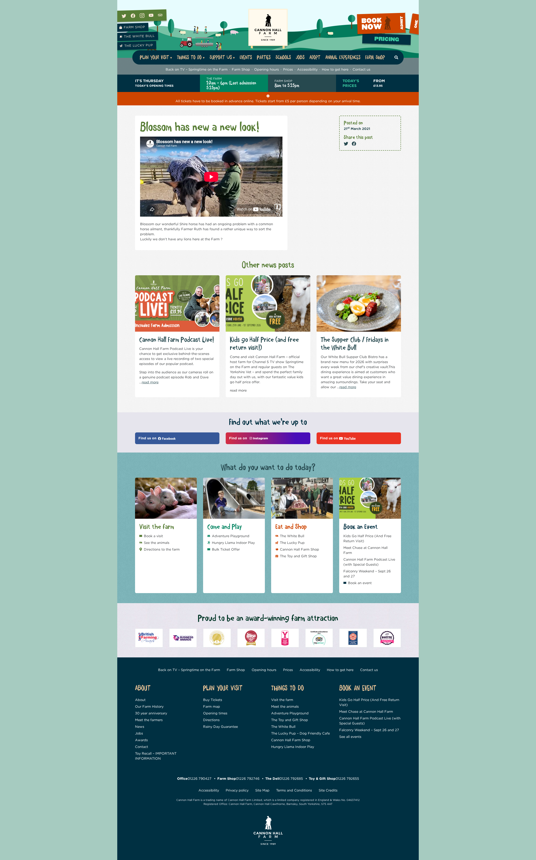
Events (246, 57)
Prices (288, 69)
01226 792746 (247, 779)
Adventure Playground (230, 536)
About (140, 700)
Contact (141, 747)
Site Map (262, 790)
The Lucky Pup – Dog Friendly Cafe (300, 733)
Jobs (300, 57)
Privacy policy (237, 790)
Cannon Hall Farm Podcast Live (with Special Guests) (369, 561)
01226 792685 (291, 779)
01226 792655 (347, 779)
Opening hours (266, 69)
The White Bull (139, 36)
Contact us (361, 69)
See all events (350, 737)
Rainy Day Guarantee (220, 727)
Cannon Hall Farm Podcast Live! (176, 339)
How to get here (335, 69)
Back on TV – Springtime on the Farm (197, 69)
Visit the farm (282, 700)
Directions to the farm (162, 549)
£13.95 (379, 83)
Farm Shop (134, 27)
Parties (264, 57)
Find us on (147, 438)
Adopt (314, 57)
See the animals (156, 543)
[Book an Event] (387, 24)
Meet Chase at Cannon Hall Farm (365, 550)
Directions (211, 720)
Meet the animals (285, 707)
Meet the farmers (149, 720)
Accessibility (307, 69)
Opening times (215, 713)
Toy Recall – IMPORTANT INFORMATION (156, 755)
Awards (141, 740)
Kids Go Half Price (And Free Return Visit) (367, 538)
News (139, 727)
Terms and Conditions (294, 790)
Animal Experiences (342, 57)
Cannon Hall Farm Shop (299, 549)
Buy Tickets (212, 700)
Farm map (211, 707)
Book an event (360, 583)
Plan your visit (154, 57)
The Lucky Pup (138, 45)
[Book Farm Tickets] (387, 41)
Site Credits (328, 790)
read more (150, 382)
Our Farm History (149, 707)
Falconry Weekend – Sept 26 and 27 (367, 573)
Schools (283, 57)
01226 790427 (199, 779)
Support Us (221, 57)
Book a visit (153, 536)
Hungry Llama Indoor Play (233, 543)
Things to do (189, 57)
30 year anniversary (151, 713)
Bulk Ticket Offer (226, 549)
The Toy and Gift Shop (298, 556)
